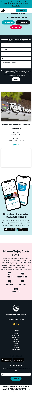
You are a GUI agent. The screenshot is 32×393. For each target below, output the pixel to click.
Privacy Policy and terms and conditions (17, 75)
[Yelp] (18, 144)
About (16, 340)
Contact (16, 346)
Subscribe (16, 379)
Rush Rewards (16, 338)
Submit (16, 79)
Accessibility (15, 390)
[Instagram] (16, 144)
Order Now (21, 11)
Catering (16, 27)
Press (16, 344)
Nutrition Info (16, 336)
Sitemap (16, 391)
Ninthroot (5, 390)
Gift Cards (16, 348)
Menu (16, 334)
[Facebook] (14, 144)
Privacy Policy (25, 390)
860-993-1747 (23, 22)
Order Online (16, 350)
